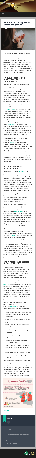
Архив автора (8, 422)
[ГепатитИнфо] (18, 6)
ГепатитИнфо (11, 452)
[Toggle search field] (33, 14)
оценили (14, 235)
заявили (11, 142)
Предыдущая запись (12, 440)
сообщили (10, 124)
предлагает (13, 306)
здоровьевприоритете (17, 434)
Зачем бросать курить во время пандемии (16, 23)
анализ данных (10, 109)
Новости (8, 432)
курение (26, 434)
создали (21, 172)
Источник (6, 410)
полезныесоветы (11, 436)
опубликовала (18, 211)
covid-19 (8, 434)
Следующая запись (11, 443)
